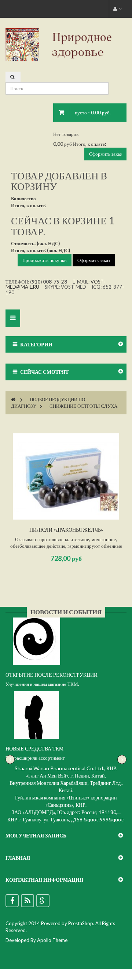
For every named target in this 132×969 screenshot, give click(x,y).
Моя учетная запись (36, 835)
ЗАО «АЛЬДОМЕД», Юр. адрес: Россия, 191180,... (66, 812)
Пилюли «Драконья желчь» (66, 529)
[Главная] (13, 399)
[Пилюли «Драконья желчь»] (66, 476)
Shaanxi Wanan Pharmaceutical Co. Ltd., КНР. (66, 768)
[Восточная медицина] (66, 44)
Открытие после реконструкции (52, 675)
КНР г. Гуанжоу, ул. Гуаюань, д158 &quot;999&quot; (66, 819)
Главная (18, 858)
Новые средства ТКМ (34, 748)
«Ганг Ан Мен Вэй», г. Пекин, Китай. (66, 775)
